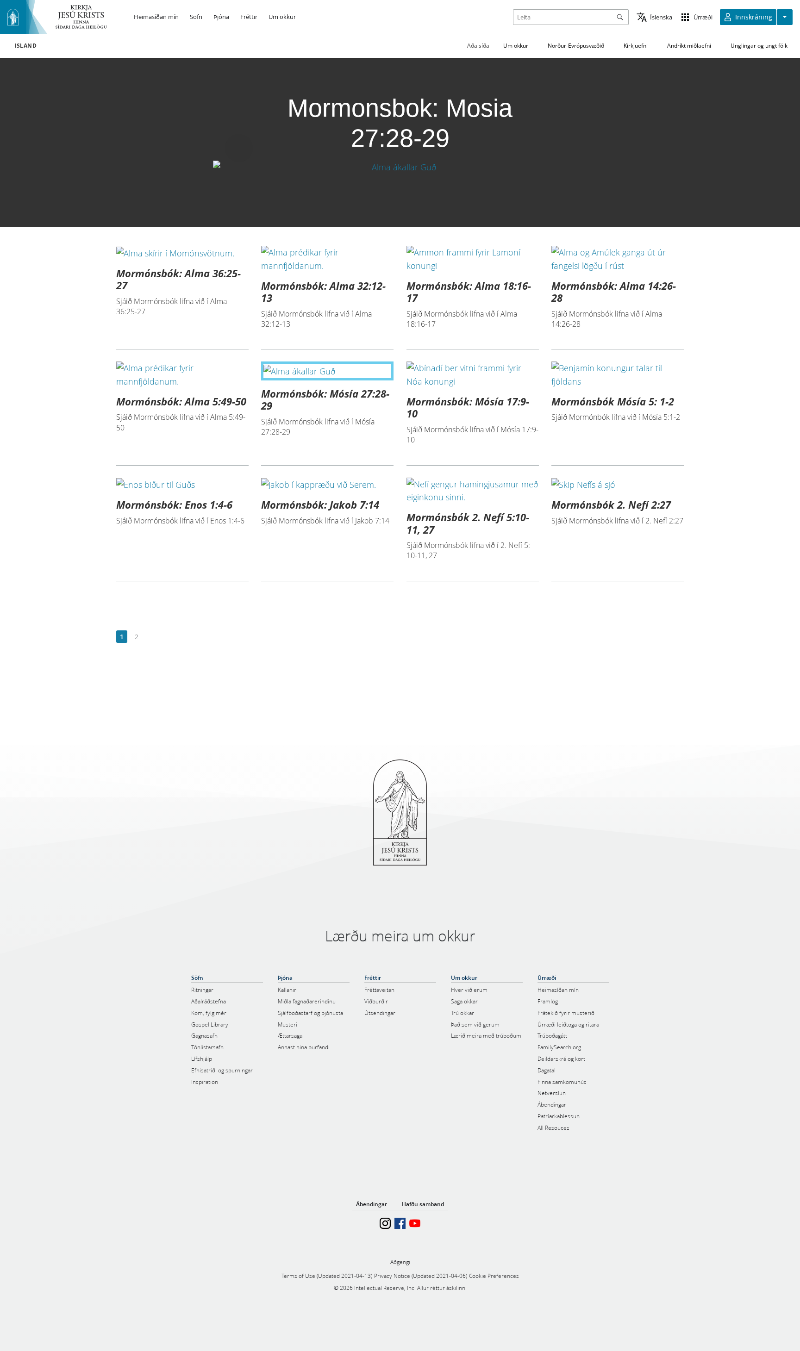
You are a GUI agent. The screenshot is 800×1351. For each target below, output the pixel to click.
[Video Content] (400, 167)
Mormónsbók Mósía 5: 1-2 (612, 401)
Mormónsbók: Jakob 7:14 (320, 504)
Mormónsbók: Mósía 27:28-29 (325, 399)
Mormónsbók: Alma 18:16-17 (468, 292)
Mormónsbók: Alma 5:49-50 (181, 401)
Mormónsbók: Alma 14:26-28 (613, 292)
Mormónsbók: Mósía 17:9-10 (467, 407)
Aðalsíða (478, 46)
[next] (151, 637)
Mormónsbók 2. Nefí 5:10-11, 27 (467, 523)
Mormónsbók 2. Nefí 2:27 (611, 504)
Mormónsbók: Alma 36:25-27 (178, 279)
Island (25, 46)
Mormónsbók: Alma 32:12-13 (323, 292)
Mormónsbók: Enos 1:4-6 (174, 504)
